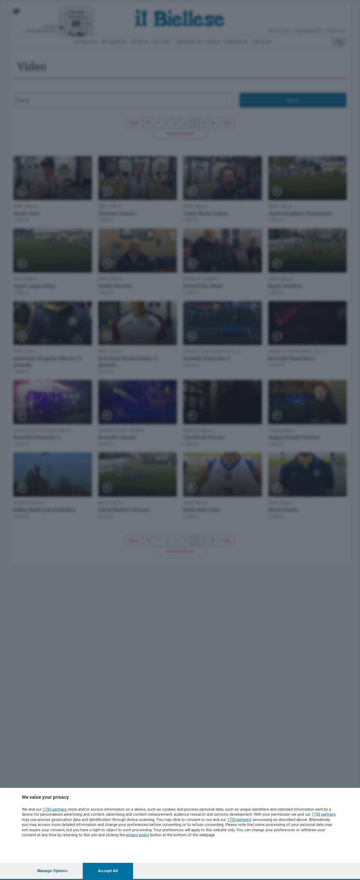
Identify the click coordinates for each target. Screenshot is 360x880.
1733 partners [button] (55, 809)
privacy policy (137, 835)
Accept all (108, 870)
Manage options (52, 870)
